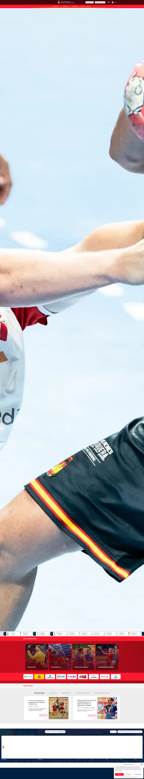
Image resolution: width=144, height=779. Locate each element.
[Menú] (119, 6)
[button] (141, 764)
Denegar (128, 774)
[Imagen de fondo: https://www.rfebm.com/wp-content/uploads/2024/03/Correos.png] (33, 676)
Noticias (82, 6)
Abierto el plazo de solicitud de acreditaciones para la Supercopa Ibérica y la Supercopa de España (38, 702)
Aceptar (119, 774)
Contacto (89, 6)
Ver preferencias (138, 774)
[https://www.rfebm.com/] (66, 2)
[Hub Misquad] (112, 2)
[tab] (39, 693)
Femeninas (37, 707)
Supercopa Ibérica (43, 707)
